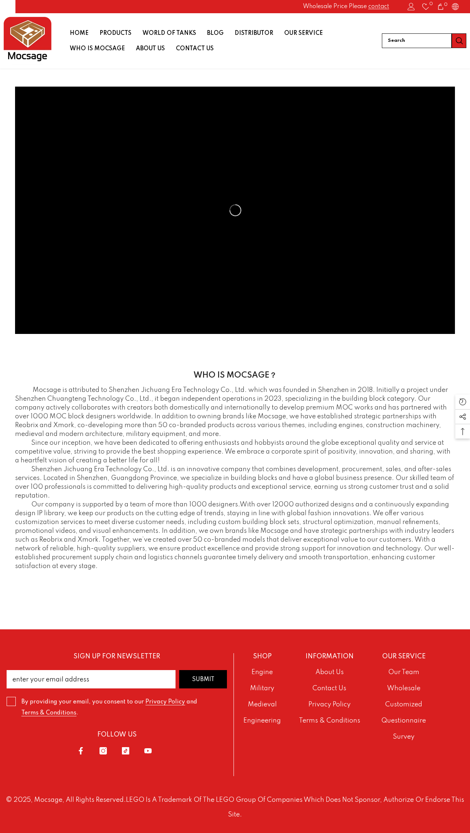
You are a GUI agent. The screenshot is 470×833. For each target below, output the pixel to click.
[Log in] (411, 6)
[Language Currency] (455, 6)
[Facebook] (80, 750)
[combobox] (417, 40)
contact (378, 7)
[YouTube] (148, 750)
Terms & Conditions (48, 713)
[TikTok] (125, 750)
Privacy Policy (165, 702)
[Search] (424, 40)
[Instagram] (103, 750)
